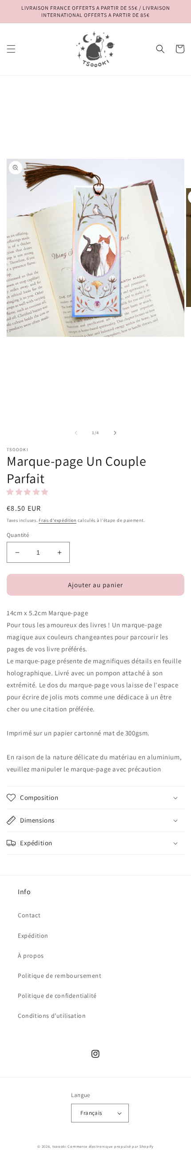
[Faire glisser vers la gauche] (76, 433)
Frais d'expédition (57, 520)
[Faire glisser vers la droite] (115, 433)
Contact (29, 915)
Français (91, 1113)
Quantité (18, 535)
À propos (31, 956)
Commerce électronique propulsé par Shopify (110, 1146)
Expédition (33, 936)
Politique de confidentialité (57, 996)
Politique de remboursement (60, 976)
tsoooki (59, 1146)
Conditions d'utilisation (52, 1016)
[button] (11, 49)
